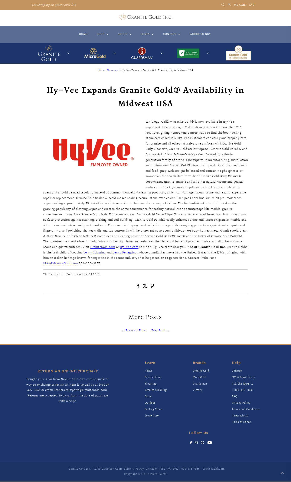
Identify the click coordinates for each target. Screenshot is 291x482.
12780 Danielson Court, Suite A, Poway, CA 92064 (125, 469)
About (149, 371)
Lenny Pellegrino (125, 252)
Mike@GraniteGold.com (60, 263)
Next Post (158, 330)
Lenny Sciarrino (95, 252)
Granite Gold (201, 371)
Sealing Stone (153, 409)
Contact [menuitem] (170, 34)
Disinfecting (153, 377)
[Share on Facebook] (138, 287)
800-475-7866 (190, 469)
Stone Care (152, 415)
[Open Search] (223, 5)
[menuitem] (238, 53)
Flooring (150, 384)
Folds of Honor (241, 422)
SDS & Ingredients (243, 377)
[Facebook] (191, 443)
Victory (197, 390)
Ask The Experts (242, 384)
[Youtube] (209, 443)
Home (101, 70)
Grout (148, 396)
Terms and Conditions (246, 409)
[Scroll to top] (282, 473)
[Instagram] (196, 443)
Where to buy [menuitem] (200, 34)
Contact (237, 371)
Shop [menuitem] (101, 34)
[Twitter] (203, 443)
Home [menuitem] (83, 34)
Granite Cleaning (156, 390)
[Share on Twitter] (146, 287)
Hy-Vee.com (129, 247)
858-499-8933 (169, 469)
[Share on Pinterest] (152, 287)
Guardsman (200, 384)
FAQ (234, 396)
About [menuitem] (123, 34)
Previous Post (136, 330)
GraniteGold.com (102, 247)
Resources (113, 70)
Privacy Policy (241, 403)
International (240, 415)
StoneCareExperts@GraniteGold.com (80, 390)
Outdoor (150, 403)
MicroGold (199, 377)
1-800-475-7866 (242, 390)
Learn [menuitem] (146, 34)
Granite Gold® (157, 474)
